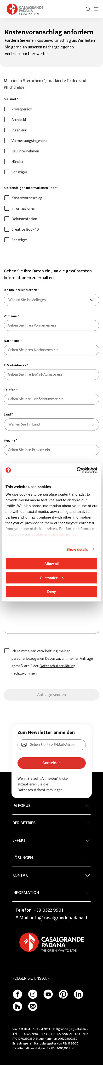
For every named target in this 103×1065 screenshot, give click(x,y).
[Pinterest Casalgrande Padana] (63, 994)
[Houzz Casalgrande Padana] (17, 1006)
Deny (51, 592)
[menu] (96, 9)
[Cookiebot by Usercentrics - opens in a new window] (76, 470)
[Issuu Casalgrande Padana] (33, 1006)
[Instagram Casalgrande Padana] (33, 994)
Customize (49, 578)
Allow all (51, 564)
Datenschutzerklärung (57, 666)
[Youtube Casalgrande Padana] (48, 994)
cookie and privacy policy (54, 534)
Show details (77, 549)
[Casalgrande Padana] (25, 9)
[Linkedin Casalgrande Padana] (79, 994)
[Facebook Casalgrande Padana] (17, 994)
